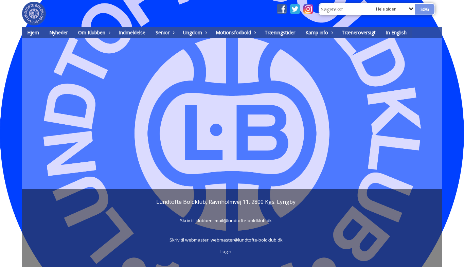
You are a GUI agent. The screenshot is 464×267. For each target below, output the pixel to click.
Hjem (33, 32)
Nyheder (58, 32)
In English (396, 32)
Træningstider (280, 32)
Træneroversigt (359, 32)
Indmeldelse (132, 32)
